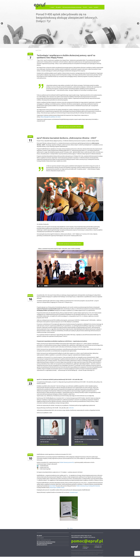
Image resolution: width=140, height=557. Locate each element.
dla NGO (85, 7)
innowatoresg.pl (73, 492)
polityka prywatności (42, 545)
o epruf (52, 7)
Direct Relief (52, 486)
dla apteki (58, 7)
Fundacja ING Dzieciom (94, 486)
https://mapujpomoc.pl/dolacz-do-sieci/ (51, 117)
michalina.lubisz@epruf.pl (80, 444)
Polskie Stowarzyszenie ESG (67, 462)
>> (72, 528)
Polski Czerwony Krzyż (82, 486)
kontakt (96, 7)
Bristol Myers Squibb (55, 487)
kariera (90, 7)
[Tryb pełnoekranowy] (101, 286)
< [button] (2, 23)
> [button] (138, 23)
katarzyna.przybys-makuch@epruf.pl (49, 444)
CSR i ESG (71, 408)
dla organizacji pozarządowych (44, 543)
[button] (70, 269)
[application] (70, 269)
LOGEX (62, 487)
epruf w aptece (40, 538)
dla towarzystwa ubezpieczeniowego (71, 7)
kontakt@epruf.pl (98, 547)
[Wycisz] (98, 286)
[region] (70, 24)
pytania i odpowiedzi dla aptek (44, 540)
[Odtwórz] (39, 286)
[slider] (68, 286)
